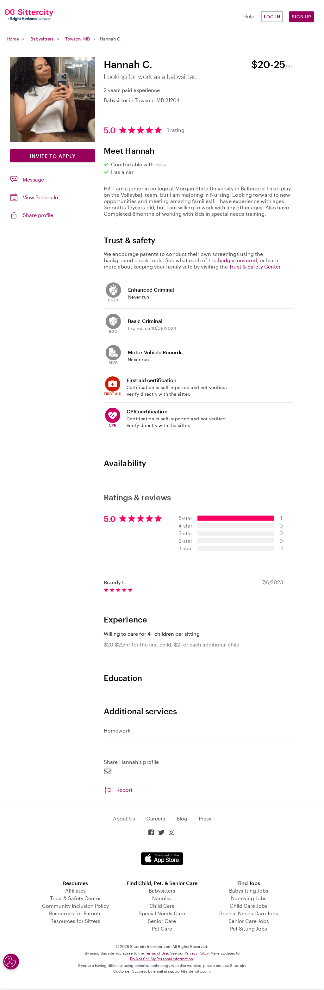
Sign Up (301, 16)
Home (13, 38)
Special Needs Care (162, 913)
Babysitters (42, 38)
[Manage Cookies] (11, 961)
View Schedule (40, 197)
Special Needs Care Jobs (248, 913)
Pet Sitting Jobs (248, 928)
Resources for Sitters (75, 921)
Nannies (162, 898)
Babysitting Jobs (248, 891)
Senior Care (162, 921)
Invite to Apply (53, 156)
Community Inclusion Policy (75, 906)
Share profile (38, 215)
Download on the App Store (162, 858)
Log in (272, 16)
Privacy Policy (197, 953)
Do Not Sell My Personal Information (161, 958)
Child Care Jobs (248, 906)
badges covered (237, 260)
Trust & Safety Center (254, 266)
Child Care (162, 906)
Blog (182, 818)
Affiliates (75, 891)
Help (248, 16)
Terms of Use (156, 953)
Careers (155, 818)
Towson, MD (77, 38)
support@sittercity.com (189, 971)
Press (205, 818)
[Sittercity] (27, 14)
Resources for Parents (75, 913)
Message (33, 179)
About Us (124, 818)
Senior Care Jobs (248, 921)
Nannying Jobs (248, 898)
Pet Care (162, 928)
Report (124, 790)
